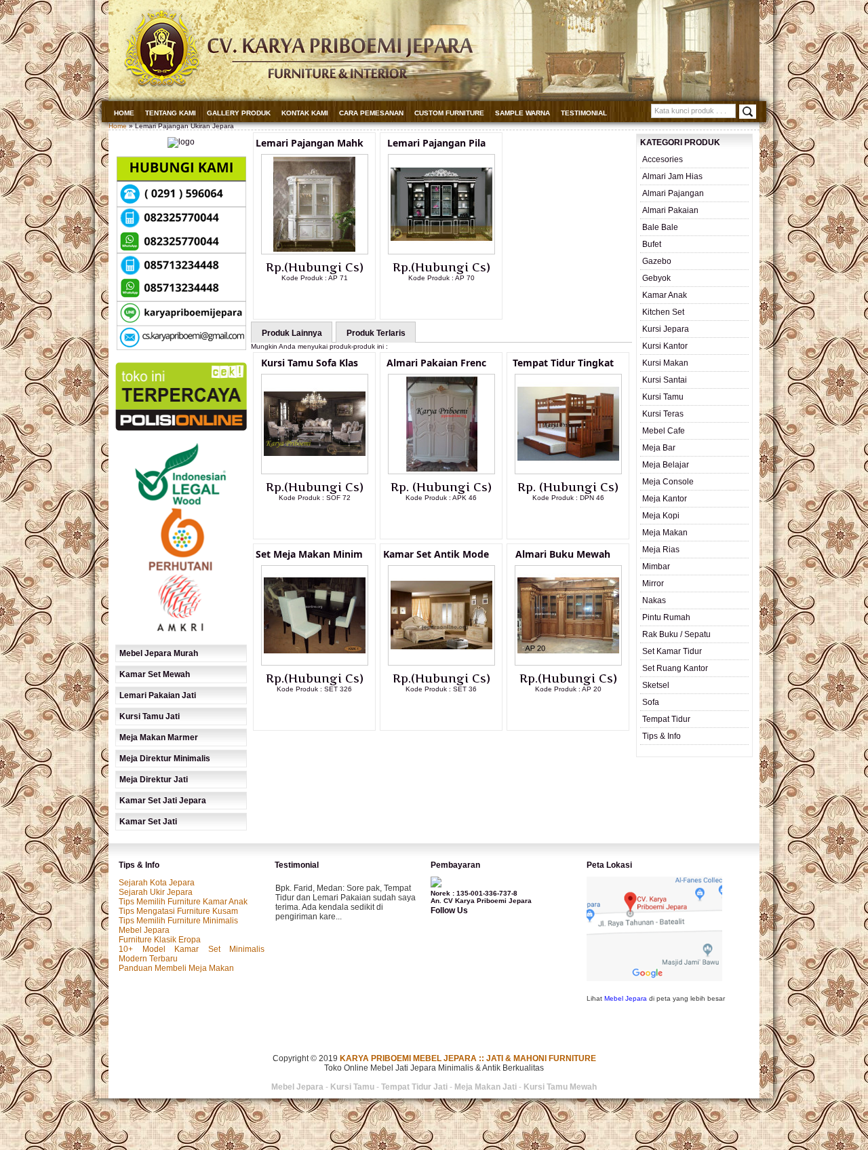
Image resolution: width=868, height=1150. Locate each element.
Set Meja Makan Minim (309, 554)
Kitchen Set (663, 312)
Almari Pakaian (670, 210)
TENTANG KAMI (170, 113)
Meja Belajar (665, 464)
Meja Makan (665, 532)
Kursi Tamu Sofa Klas (309, 362)
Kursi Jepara (665, 329)
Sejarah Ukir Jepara (156, 892)
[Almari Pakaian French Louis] (441, 471)
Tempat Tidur (666, 719)
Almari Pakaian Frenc (436, 362)
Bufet (651, 244)
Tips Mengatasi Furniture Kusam (178, 911)
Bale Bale (660, 227)
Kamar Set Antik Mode (436, 554)
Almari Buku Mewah (562, 554)
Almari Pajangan (673, 193)
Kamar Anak (664, 295)
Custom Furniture (449, 113)
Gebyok (656, 278)
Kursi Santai (664, 380)
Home (124, 113)
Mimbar (656, 566)
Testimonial (584, 113)
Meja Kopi (660, 515)
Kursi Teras (663, 414)
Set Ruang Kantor (675, 668)
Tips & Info (661, 736)
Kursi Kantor (665, 346)
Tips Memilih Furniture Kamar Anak (183, 901)
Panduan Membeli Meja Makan (176, 968)
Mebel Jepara (144, 930)
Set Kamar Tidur (672, 651)
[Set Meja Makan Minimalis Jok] (314, 663)
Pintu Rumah (666, 617)
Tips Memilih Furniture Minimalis (178, 920)
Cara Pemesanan (371, 113)
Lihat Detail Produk (325, 299)
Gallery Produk (239, 113)
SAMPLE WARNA (522, 113)
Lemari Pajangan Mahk (309, 142)
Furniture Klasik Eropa (160, 939)
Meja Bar (658, 448)
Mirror (653, 583)
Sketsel (655, 685)
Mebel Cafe (663, 431)
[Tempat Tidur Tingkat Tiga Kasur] (568, 471)
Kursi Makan (665, 363)
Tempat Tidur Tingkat (563, 362)
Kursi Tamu (663, 397)
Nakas (654, 600)
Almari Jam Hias (672, 176)
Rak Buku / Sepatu (676, 634)
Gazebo (656, 261)
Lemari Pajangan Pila (436, 142)
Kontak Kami (304, 113)
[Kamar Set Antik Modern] (441, 663)
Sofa (650, 702)
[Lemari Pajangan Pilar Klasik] (441, 251)
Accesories (662, 159)
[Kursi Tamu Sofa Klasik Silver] (314, 471)
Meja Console (668, 481)
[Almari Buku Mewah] (568, 663)
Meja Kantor (664, 498)
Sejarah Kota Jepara (157, 882)
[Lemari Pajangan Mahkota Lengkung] (314, 251)
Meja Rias (660, 549)
